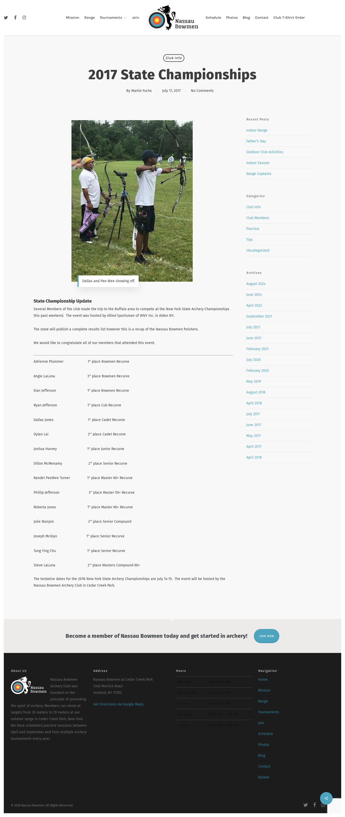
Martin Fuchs (141, 91)
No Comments (202, 91)
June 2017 (253, 425)
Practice (252, 229)
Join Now (266, 636)
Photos (263, 745)
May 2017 (253, 436)
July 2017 (253, 414)
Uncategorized (257, 250)
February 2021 (257, 349)
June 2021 (253, 338)
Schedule (265, 734)
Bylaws (263, 777)
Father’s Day (256, 141)
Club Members (257, 218)
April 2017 (253, 446)
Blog (261, 755)
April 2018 (254, 403)
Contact (264, 766)
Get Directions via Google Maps (118, 704)
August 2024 (255, 284)
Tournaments (268, 712)
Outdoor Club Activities (264, 152)
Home (263, 679)
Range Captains (258, 174)
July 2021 (253, 327)
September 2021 (259, 316)
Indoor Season (257, 163)
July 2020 (253, 360)
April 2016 (254, 457)
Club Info (174, 58)
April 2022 (254, 305)
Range (263, 701)
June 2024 (254, 295)
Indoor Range (256, 130)
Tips (249, 240)
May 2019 (253, 381)
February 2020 (257, 370)
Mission (264, 690)
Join (261, 723)
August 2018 (255, 392)
